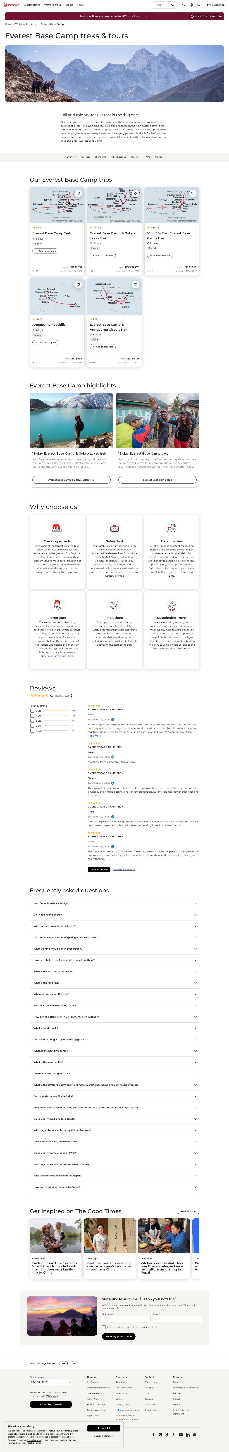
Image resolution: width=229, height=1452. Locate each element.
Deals (69, 4)
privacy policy (148, 1327)
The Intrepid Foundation (185, 1387)
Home (8, 24)
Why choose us (118, 157)
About (81, 4)
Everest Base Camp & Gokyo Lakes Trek (71, 479)
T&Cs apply (52, 1396)
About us (120, 1382)
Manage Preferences (104, 1436)
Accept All (104, 1428)
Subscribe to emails (51, 1404)
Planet (176, 1399)
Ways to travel (53, 4)
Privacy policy (123, 1404)
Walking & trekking (26, 24)
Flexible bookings (96, 1404)
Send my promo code (119, 1336)
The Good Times (124, 1387)
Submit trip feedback (98, 1387)
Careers (119, 1399)
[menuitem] (11, 5)
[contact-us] (199, 5)
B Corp (176, 1382)
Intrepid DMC (122, 1393)
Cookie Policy (34, 1443)
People (176, 1393)
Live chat (149, 1387)
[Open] (71, 696)
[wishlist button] (78, 193)
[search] (161, 5)
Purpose (178, 1377)
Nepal (53, 549)
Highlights (100, 157)
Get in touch (150, 1382)
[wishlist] (184, 5)
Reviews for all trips (124, 869)
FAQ (146, 1393)
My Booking (93, 1382)
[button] (78, 193)
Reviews (135, 157)
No (74, 1363)
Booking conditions (97, 1410)
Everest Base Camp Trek (157, 479)
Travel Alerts (93, 1399)
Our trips (85, 157)
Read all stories (188, 1211)
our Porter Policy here (60, 655)
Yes (63, 1363)
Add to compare (47, 251)
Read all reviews (99, 869)
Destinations (32, 4)
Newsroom (149, 1404)
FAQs (147, 157)
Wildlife (177, 1404)
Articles (158, 157)
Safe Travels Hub (95, 1393)
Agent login (93, 1415)
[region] (64, 1434)
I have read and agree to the (132, 1327)
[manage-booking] (191, 5)
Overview (71, 157)
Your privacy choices (129, 1410)
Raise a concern (152, 1410)
